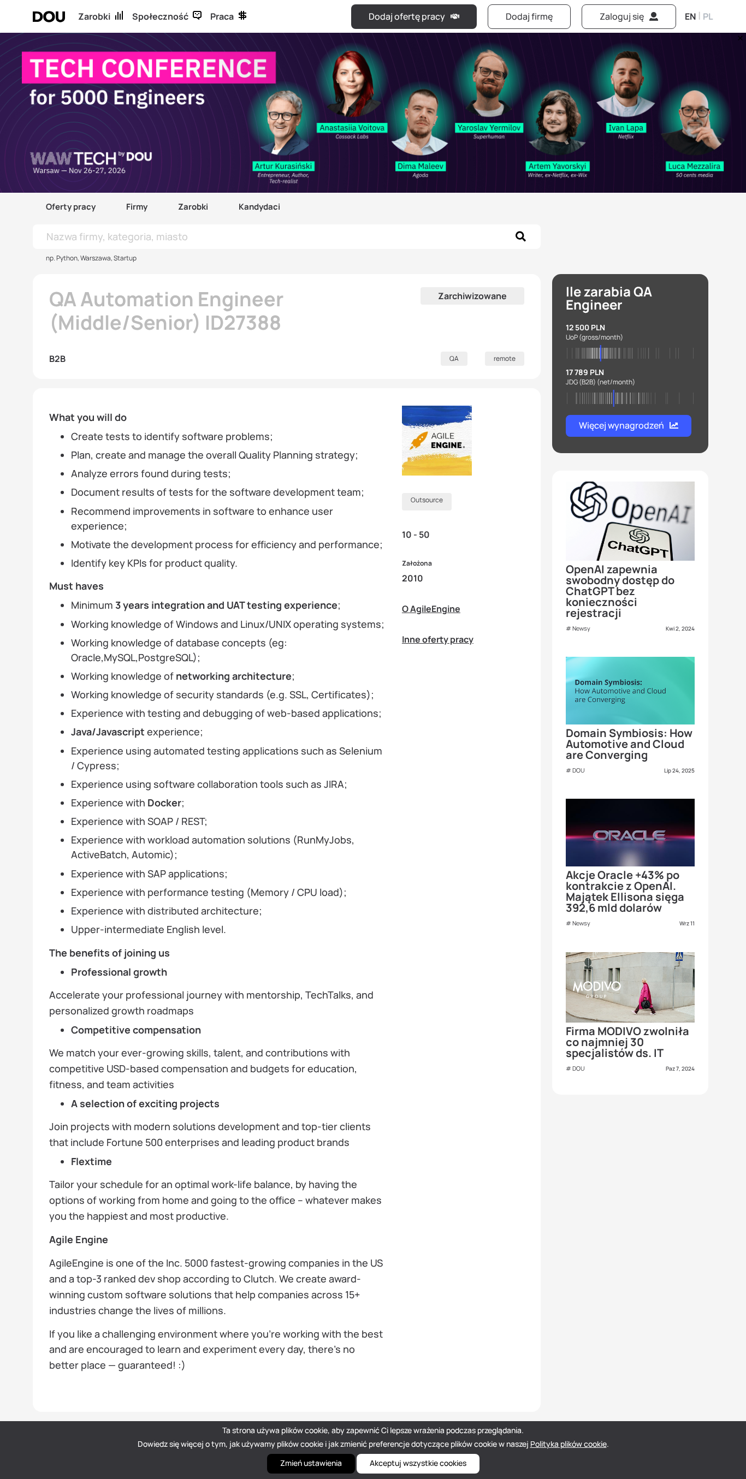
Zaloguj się (622, 16)
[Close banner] (738, 35)
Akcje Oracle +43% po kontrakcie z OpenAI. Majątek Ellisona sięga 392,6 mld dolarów (625, 891)
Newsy (581, 628)
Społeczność (160, 16)
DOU (578, 770)
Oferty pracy (71, 206)
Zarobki (94, 16)
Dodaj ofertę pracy (407, 16)
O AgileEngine (431, 609)
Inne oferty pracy (437, 639)
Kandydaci (259, 206)
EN (690, 16)
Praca (222, 16)
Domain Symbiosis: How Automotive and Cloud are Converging (629, 744)
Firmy (136, 206)
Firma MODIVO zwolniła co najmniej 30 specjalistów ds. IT (627, 1042)
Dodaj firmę (529, 16)
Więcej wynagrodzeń (621, 425)
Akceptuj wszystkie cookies (418, 1463)
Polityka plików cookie (568, 1444)
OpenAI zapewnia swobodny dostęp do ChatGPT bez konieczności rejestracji (620, 591)
